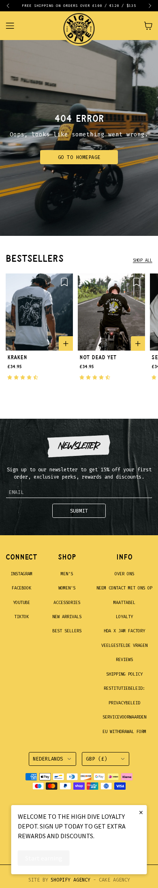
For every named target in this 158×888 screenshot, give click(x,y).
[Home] (79, 25)
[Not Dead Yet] (111, 312)
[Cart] (148, 25)
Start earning (43, 858)
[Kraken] (39, 312)
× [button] (141, 812)
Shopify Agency (70, 880)
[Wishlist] (64, 282)
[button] (11, 5)
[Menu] (14, 25)
